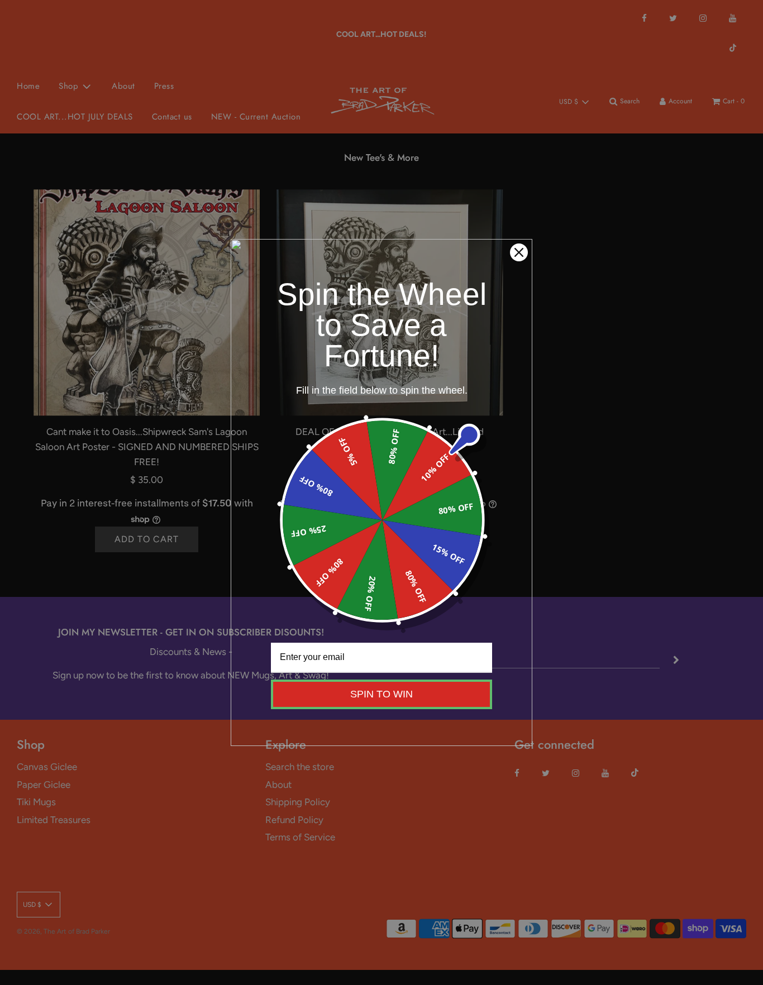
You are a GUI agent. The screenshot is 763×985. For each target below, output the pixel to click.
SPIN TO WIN (381, 694)
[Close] (519, 252)
